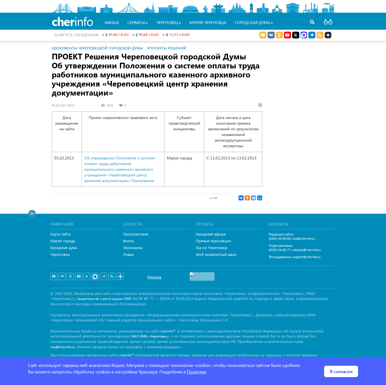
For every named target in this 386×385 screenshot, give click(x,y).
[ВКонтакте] (241, 197)
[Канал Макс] (303, 35)
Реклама (154, 276)
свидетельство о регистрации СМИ (104, 299)
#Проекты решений (166, 48)
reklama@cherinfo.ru (306, 250)
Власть (128, 240)
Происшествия (135, 234)
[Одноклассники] (247, 197)
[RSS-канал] (111, 276)
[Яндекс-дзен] (119, 276)
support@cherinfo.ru (306, 257)
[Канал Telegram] (103, 276)
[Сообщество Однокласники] (279, 35)
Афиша (112, 22)
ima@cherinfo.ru (303, 238)
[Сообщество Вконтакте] (62, 276)
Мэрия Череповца (207, 22)
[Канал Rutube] (295, 35)
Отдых (128, 254)
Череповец (60, 254)
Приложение (142, 180)
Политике (196, 372)
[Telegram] (253, 197)
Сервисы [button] (136, 22)
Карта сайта (60, 234)
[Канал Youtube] (287, 35)
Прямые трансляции (213, 240)
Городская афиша (211, 234)
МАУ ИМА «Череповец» (150, 336)
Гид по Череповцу (211, 247)
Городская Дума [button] (252, 22)
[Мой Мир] (259, 197)
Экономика (132, 247)
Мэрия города (62, 240)
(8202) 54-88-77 (279, 250)
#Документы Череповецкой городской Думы (97, 48)
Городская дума (63, 247)
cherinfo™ (168, 331)
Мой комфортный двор (216, 254)
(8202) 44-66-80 (279, 238)
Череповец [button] (167, 22)
